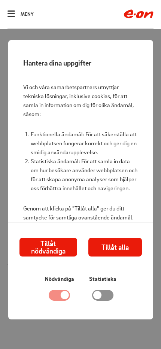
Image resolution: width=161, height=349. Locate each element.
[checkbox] (103, 297)
